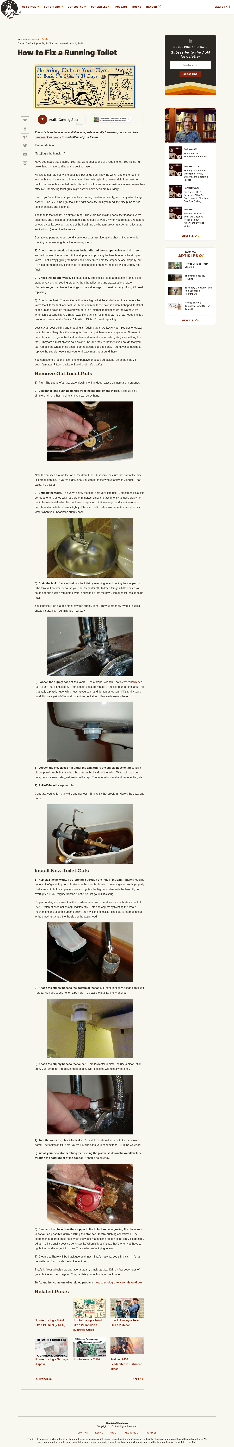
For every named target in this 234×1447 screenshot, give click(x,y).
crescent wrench (132, 682)
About (114, 1432)
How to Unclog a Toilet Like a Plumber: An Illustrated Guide (87, 1325)
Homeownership (30, 39)
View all (188, 236)
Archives (150, 1432)
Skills (45, 39)
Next (136, 1379)
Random (152, 6)
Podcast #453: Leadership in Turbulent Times (125, 1364)
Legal (99, 1432)
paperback (42, 137)
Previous (46, 1379)
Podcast (121, 6)
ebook (57, 137)
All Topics (131, 1432)
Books (136, 6)
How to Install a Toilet (86, 1359)
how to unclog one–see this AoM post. (119, 1282)
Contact (83, 1432)
